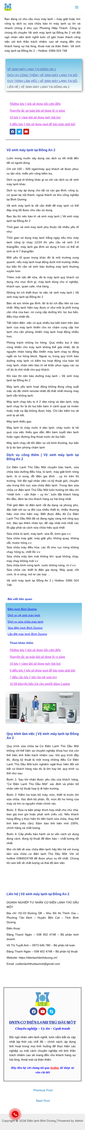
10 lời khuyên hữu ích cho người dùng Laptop (40, 683)
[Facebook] (34, 1011)
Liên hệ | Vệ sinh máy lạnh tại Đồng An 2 (38, 87)
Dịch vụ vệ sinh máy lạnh (24, 615)
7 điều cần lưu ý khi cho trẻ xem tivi (33, 677)
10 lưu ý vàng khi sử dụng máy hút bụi (35, 117)
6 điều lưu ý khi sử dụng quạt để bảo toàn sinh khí (42, 124)
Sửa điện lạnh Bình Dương (25, 627)
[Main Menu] (77, 7)
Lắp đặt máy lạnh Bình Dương (27, 634)
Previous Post (43, 1090)
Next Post (43, 1101)
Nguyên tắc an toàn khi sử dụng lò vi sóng (37, 110)
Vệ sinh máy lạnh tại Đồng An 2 (31, 69)
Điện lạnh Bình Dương (22, 609)
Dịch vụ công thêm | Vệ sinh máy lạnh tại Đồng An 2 (44, 75)
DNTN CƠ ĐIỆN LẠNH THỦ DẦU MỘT (42, 1022)
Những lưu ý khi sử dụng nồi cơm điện (35, 103)
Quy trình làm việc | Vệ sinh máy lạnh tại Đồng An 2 (44, 81)
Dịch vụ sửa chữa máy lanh (25, 621)
